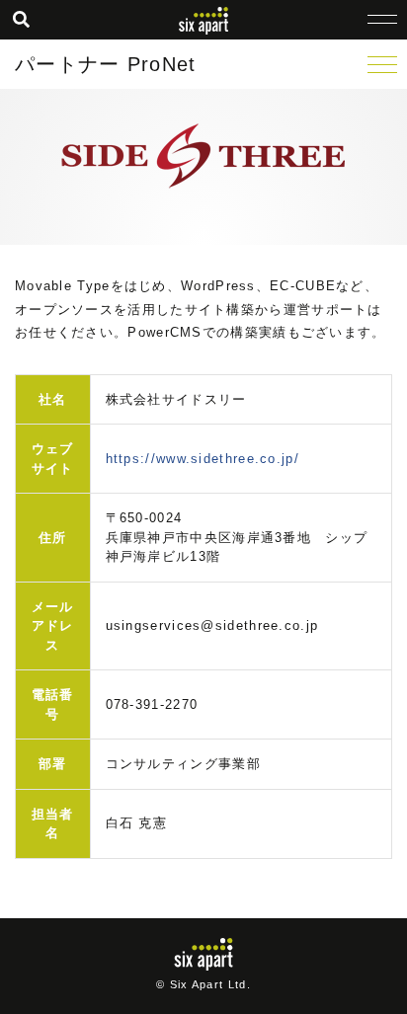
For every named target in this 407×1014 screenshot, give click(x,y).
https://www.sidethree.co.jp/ (202, 458)
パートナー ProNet (106, 64)
